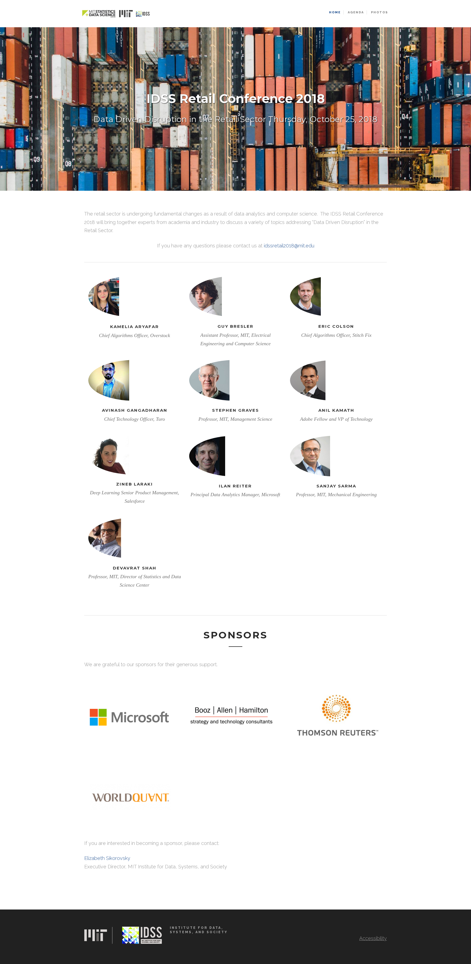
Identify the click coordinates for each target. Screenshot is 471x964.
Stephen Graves (235, 410)
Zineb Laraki (134, 484)
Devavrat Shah (134, 568)
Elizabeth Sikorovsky (107, 858)
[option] (235, 109)
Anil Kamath (336, 410)
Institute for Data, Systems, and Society (199, 930)
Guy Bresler (235, 326)
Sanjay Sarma (336, 486)
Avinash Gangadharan (134, 410)
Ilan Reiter (235, 486)
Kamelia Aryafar (134, 326)
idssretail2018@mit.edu (289, 245)
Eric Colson (336, 326)
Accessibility (373, 938)
